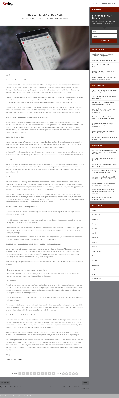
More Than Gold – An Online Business (104, 60)
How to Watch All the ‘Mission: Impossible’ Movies (102, 198)
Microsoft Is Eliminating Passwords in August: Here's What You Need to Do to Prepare (104, 152)
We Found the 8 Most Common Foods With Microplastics (104, 165)
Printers (94, 247)
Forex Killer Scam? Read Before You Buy (103, 65)
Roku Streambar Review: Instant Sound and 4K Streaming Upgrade (103, 117)
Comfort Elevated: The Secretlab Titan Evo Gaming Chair (103, 55)
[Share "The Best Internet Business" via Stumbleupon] (46, 374)
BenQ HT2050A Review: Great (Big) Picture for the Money (103, 132)
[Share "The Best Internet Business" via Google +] (27, 374)
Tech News (98, 146)
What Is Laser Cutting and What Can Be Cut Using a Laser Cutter (104, 78)
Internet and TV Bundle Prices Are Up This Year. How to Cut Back (104, 171)
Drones (94, 228)
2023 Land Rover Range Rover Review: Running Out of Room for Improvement (104, 110)
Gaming (94, 233)
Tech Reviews (99, 86)
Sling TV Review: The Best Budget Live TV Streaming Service (104, 91)
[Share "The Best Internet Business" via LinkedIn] (38, 374)
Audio (94, 210)
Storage (94, 260)
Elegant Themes (13, 396)
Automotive (96, 215)
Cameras (95, 219)
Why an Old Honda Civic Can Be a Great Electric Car (103, 72)
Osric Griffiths (17, 360)
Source (8, 360)
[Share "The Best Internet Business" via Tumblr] (31, 374)
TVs (93, 269)
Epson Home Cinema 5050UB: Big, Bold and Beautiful (104, 138)
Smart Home (96, 251)
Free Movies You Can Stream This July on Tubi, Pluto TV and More (104, 184)
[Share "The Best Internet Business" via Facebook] (20, 374)
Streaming (95, 265)
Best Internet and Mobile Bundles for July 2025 (104, 159)
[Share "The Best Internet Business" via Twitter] (23, 374)
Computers (95, 224)
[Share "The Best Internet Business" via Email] (50, 374)
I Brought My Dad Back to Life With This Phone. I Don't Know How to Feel (104, 178)
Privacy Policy (108, 4)
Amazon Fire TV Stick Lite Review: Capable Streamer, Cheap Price (103, 103)
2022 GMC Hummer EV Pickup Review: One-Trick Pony (104, 97)
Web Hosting (51, 18)
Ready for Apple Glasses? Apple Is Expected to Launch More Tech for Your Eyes (103, 191)
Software (95, 256)
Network (95, 237)
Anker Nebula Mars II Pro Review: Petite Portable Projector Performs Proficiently (103, 124)
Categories (92, 4)
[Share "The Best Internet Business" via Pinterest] (35, 374)
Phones (94, 242)
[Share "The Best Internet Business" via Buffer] (42, 374)
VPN (93, 274)
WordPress (30, 396)
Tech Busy (32, 18)
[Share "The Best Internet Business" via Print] (53, 374)
